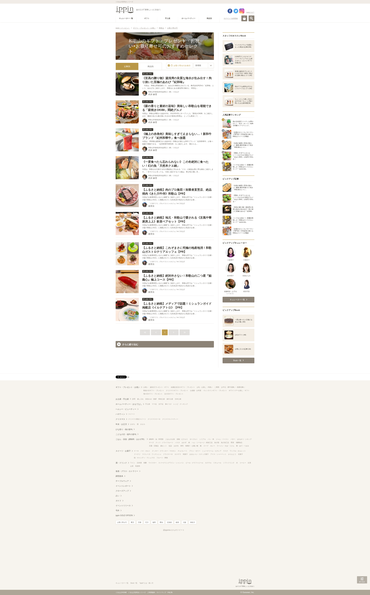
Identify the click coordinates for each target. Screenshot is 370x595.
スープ (206, 446)
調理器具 (119, 476)
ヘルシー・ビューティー (126, 409)
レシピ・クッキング (180, 404)
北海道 (169, 522)
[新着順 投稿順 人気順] (203, 65)
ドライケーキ (168, 454)
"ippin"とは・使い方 (146, 583)
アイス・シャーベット (218, 454)
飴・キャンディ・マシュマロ (144, 458)
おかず (184, 442)
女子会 (161, 404)
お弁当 (176, 446)
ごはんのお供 (170, 439)
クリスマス (120, 419)
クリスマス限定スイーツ (137, 419)
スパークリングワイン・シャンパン (171, 463)
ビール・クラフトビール (194, 463)
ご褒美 (216, 387)
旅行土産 (170, 399)
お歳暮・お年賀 (195, 390)
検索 (251, 18)
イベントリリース (123, 506)
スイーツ (131, 414)
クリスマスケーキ (154, 419)
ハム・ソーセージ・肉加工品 (202, 442)
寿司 (182, 446)
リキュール (217, 463)
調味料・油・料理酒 (156, 439)
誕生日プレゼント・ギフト (159, 387)
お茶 (131, 466)
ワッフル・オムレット (238, 451)
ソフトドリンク (228, 463)
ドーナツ (137, 454)
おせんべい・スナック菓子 (199, 454)
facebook (229, 11)
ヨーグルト (194, 439)
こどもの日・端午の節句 (126, 434)
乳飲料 (137, 466)
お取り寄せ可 (122, 522)
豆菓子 (240, 454)
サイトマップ (161, 592)
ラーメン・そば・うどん (225, 446)
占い (117, 496)
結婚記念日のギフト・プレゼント (183, 387)
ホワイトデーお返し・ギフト (239, 390)
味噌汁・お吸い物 (191, 446)
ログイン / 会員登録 (231, 18)
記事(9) (127, 66)
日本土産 (178, 399)
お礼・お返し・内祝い (205, 387)
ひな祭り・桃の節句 (124, 429)
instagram (241, 11)
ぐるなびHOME (121, 592)
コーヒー (243, 463)
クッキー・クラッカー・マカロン (164, 451)
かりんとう (232, 454)
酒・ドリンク (121, 463)
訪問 (133, 399)
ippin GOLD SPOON (124, 515)
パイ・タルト (145, 451)
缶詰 (170, 446)
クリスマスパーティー (170, 419)
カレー (212, 446)
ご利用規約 (151, 592)
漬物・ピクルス (182, 439)
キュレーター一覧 (122, 583)
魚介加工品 (225, 442)
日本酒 (139, 463)
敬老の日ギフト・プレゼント (153, 390)
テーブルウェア (122, 481)
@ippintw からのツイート (173, 530)
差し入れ (140, 399)
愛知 (161, 522)
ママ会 (154, 404)
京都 (139, 522)
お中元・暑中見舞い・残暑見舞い (233, 387)
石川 (146, 522)
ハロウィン (120, 414)
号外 (117, 510)
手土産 (147, 404)
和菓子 (185, 454)
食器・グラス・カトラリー (127, 471)
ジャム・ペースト (222, 439)
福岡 (154, 522)
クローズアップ (122, 491)
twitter (235, 11)
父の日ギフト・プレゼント (173, 394)
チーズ (151, 442)
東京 (132, 522)
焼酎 (145, 463)
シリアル (202, 439)
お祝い (145, 387)
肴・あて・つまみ (242, 446)
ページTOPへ (362, 588)
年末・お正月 (121, 424)
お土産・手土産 (122, 399)
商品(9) (150, 66)
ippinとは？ (250, 12)
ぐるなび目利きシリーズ (137, 592)
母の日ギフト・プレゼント (152, 394)
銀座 (177, 522)
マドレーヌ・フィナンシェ (151, 454)
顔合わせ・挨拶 (151, 399)
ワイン (132, 463)
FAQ (169, 592)
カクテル (208, 463)
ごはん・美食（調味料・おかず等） (131, 439)
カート (244, 18)
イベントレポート (123, 486)
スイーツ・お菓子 (123, 451)
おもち (142, 424)
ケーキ (136, 451)
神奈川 (192, 522)
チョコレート (182, 451)
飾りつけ (168, 404)
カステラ (178, 454)
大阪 (184, 522)
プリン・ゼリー (194, 451)
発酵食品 (239, 442)
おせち (132, 424)
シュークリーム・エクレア (211, 451)
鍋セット (163, 446)
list (128, 377)
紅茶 (249, 463)
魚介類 (216, 442)
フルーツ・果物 (162, 458)
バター (233, 439)
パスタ (177, 442)
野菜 (232, 442)
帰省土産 (161, 399)
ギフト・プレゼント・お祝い (128, 387)
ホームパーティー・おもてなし (129, 404)
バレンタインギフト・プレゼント (215, 390)
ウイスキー (153, 463)
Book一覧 (134, 583)
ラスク (225, 451)
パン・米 (211, 439)
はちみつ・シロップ (244, 439)
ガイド (118, 501)
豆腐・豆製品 (154, 446)
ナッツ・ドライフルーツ (164, 442)
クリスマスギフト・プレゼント (177, 390)
